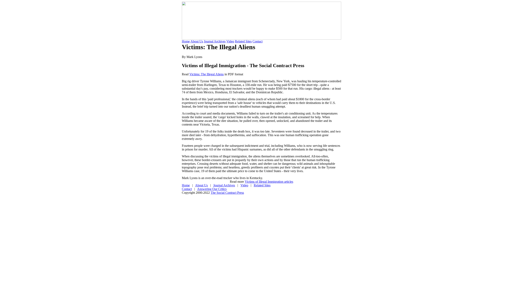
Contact (258, 41)
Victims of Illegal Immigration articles (269, 181)
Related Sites (243, 41)
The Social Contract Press (227, 192)
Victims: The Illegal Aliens (206, 74)
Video (230, 41)
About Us (196, 41)
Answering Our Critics (212, 189)
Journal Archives (215, 41)
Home (186, 41)
